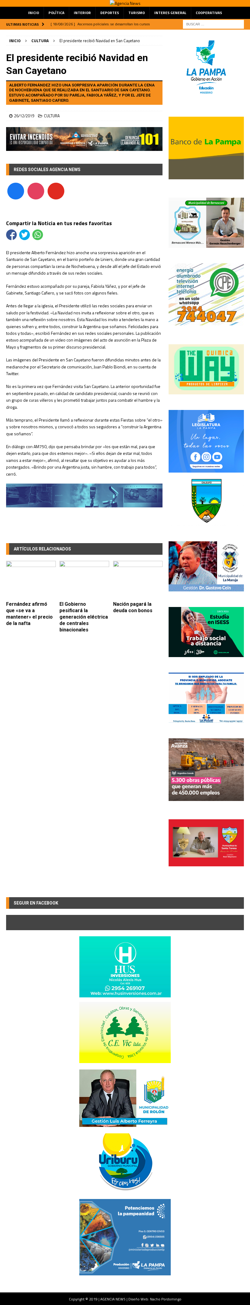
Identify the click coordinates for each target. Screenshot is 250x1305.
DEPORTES (109, 13)
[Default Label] (56, 190)
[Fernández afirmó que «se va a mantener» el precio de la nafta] (31, 579)
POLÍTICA (56, 13)
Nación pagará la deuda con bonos (132, 607)
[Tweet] (24, 234)
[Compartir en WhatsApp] (37, 234)
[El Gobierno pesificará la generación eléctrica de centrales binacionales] (84, 579)
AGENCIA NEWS (113, 1299)
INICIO (33, 13)
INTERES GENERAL (170, 13)
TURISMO (136, 13)
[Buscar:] (213, 23)
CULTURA (52, 116)
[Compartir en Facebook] (11, 234)
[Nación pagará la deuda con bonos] (138, 579)
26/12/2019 (24, 116)
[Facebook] (15, 190)
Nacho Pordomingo (165, 1299)
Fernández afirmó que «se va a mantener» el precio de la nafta (29, 613)
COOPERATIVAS (209, 13)
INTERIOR (82, 13)
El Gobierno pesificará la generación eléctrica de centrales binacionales (83, 616)
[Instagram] (35, 190)
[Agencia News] (125, 3)
